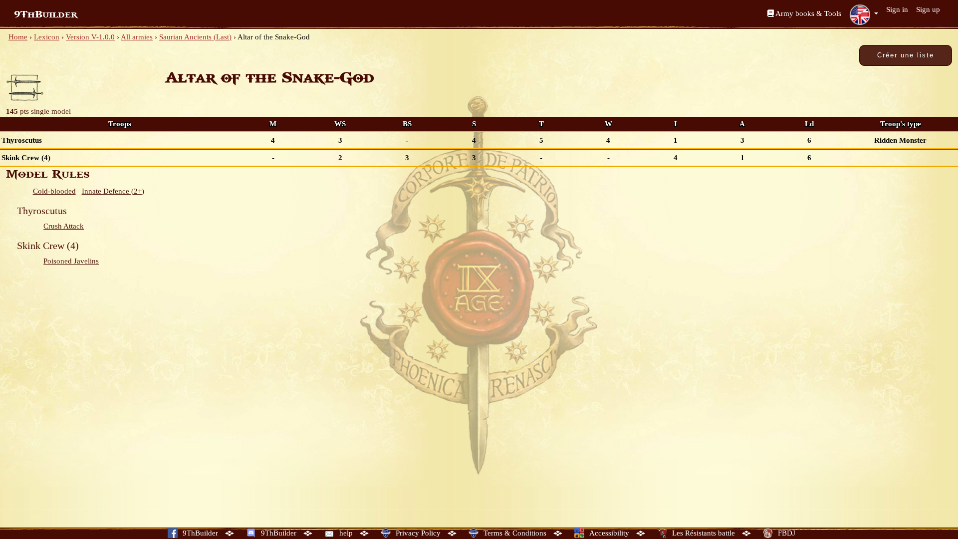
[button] (863, 14)
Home (17, 37)
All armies (137, 37)
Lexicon (46, 37)
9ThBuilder (45, 14)
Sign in (897, 9)
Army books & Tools (807, 13)
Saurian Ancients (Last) (195, 37)
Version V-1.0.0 (90, 37)
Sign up (928, 9)
